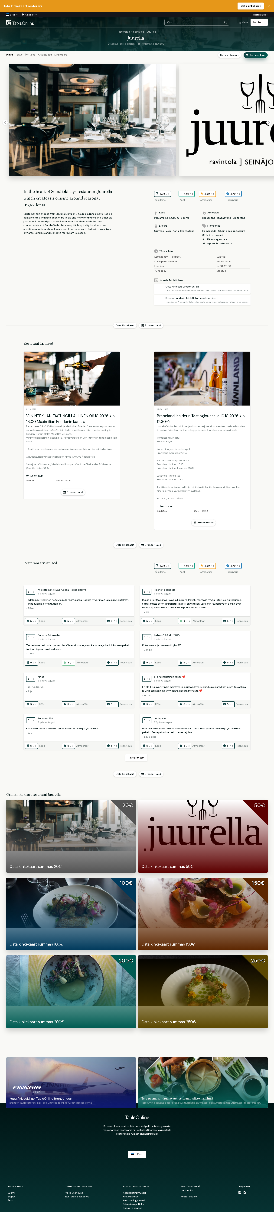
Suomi (11, 1192)
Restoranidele (260, 14)
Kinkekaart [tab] (60, 54)
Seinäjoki (138, 31)
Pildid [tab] (9, 54)
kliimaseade (209, 231)
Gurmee (159, 231)
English (12, 1196)
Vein (168, 231)
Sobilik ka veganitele (214, 239)
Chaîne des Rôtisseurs (231, 231)
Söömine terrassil (212, 235)
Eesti (10, 1200)
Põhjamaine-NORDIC (166, 217)
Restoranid (123, 31)
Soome (185, 217)
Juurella (152, 31)
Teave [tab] (19, 54)
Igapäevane (224, 217)
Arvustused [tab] (45, 54)
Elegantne (239, 217)
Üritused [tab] (30, 54)
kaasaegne (208, 217)
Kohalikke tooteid (183, 231)
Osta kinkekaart (251, 6)
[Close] (268, 6)
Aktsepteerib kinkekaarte (217, 243)
